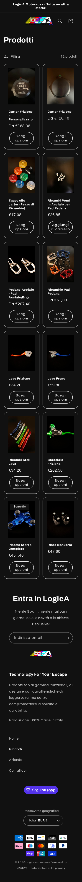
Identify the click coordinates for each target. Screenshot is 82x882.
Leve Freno (56, 378)
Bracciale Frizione (55, 461)
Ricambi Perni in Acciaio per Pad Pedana (59, 204)
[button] (9, 21)
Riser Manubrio (60, 545)
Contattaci (17, 770)
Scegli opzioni (21, 138)
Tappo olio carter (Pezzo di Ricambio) (21, 204)
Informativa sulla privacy (48, 868)
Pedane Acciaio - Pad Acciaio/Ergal (21, 293)
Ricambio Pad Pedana (59, 291)
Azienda (15, 760)
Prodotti (15, 749)
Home (14, 738)
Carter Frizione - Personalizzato (21, 115)
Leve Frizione (19, 378)
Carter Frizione (60, 111)
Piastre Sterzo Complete (20, 546)
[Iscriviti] (67, 637)
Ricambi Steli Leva (20, 461)
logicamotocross (38, 862)
